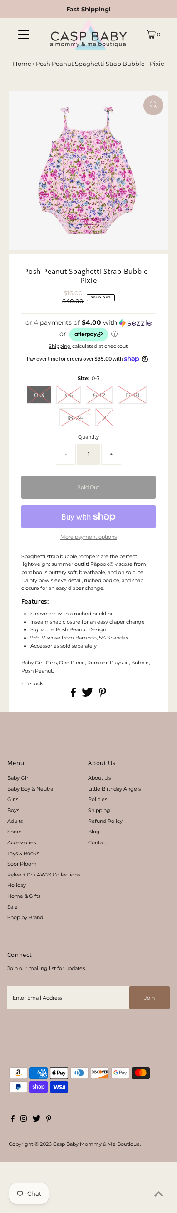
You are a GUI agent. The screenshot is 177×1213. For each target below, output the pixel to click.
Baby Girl (18, 778)
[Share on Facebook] (74, 695)
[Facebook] (13, 1120)
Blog (94, 831)
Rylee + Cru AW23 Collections (43, 874)
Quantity (88, 437)
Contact (97, 842)
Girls (12, 799)
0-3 (39, 395)
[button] (88, 330)
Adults (15, 821)
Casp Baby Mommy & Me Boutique (96, 1144)
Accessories (21, 842)
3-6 (69, 395)
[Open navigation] (23, 34)
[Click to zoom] (153, 105)
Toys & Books (23, 853)
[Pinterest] (49, 1120)
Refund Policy (105, 821)
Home (22, 63)
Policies (97, 799)
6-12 (99, 395)
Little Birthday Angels (114, 789)
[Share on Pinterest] (102, 695)
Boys (13, 810)
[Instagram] (23, 1120)
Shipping (60, 346)
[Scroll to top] (159, 1195)
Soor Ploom (22, 864)
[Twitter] (36, 1120)
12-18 (132, 395)
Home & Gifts (23, 896)
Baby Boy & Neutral (30, 789)
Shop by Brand (25, 917)
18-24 (75, 418)
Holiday (16, 885)
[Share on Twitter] (88, 695)
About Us (99, 778)
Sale (12, 907)
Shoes (14, 831)
